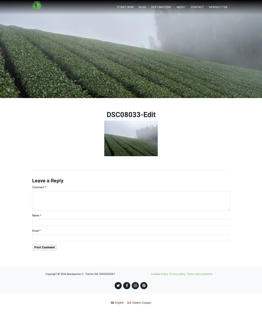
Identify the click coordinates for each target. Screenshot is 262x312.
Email (36, 230)
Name (36, 215)
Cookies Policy (159, 274)
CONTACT (197, 7)
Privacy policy (177, 274)
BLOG (142, 7)
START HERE (125, 7)
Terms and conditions (200, 274)
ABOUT (181, 7)
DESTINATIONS (161, 7)
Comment (39, 187)
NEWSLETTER (218, 7)
